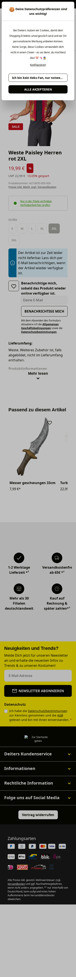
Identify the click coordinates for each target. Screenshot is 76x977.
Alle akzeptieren (38, 89)
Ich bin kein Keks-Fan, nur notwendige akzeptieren (40, 78)
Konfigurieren (38, 64)
